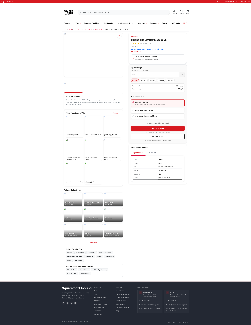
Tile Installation (85, 273)
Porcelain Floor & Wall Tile (83, 29)
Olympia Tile (91, 252)
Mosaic (99, 256)
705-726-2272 (172, 300)
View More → (117, 113)
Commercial (78, 260)
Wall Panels (108, 23)
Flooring (67, 23)
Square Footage (136, 68)
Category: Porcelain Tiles (155, 49)
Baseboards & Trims (125, 23)
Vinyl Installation (121, 301)
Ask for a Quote (158, 128)
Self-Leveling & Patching (99, 270)
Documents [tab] (152, 153)
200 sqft (143, 80)
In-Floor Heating (71, 273)
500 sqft (161, 80)
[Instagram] (67, 303)
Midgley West (80, 252)
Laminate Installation (122, 297)
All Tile (69, 260)
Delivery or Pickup (137, 97)
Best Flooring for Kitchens (74, 256)
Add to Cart (158, 136)
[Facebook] (63, 303)
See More (93, 242)
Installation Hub (99, 307)
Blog (2, 2)
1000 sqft (170, 80)
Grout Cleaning (120, 304)
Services (153, 23)
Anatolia (69, 252)
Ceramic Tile (89, 256)
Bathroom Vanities (91, 23)
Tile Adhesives (71, 270)
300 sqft (152, 80)
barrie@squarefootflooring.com (177, 305)
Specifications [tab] (138, 153)
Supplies (141, 23)
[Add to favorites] (119, 36)
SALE (185, 23)
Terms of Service (184, 322)
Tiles (77, 23)
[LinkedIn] (75, 303)
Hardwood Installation (123, 294)
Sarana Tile (99, 29)
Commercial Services (122, 307)
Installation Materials (100, 304)
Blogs (117, 311)
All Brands (176, 23)
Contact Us (9, 2)
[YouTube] (71, 303)
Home (64, 29)
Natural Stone (110, 256)
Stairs (164, 23)
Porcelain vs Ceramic (105, 252)
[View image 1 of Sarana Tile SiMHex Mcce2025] (73, 85)
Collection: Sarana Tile (138, 49)
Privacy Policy (172, 322)
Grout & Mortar (84, 270)
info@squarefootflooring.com (150, 305)
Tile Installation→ (136, 52)
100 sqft (134, 80)
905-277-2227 (145, 300)
